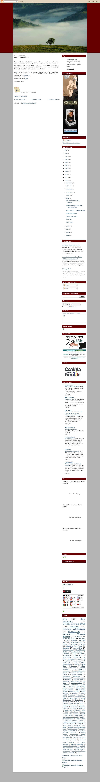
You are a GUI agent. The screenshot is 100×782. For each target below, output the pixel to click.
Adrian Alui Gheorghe (71, 720)
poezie (83, 644)
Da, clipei (68, 219)
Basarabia (66, 648)
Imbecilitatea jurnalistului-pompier (70, 245)
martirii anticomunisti (79, 678)
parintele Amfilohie (72, 729)
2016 (66, 153)
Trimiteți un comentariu (20, 96)
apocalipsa (74, 693)
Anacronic (68, 450)
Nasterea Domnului (74, 691)
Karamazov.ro (69, 385)
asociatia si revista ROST (74, 623)
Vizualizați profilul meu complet (71, 143)
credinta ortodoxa (76, 683)
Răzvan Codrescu (70, 428)
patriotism (80, 695)
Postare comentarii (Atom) (29, 103)
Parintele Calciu (77, 669)
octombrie (69, 189)
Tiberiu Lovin (81, 708)
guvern (65, 644)
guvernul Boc (77, 648)
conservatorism (67, 678)
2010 (66, 171)
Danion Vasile (74, 707)
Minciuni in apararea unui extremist (75, 210)
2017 (66, 150)
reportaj (76, 657)
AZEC (66, 712)
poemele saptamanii (68, 696)
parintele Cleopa (79, 747)
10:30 (26, 78)
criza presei (76, 713)
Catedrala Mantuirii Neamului (70, 722)
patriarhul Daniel (78, 679)
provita (83, 718)
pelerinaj (78, 718)
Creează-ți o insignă (75, 313)
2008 (66, 177)
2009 (66, 174)
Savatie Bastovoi (74, 734)
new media (71, 752)
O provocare (69, 222)
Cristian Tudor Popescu (68, 724)
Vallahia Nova (69, 462)
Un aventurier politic (71, 216)
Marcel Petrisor (67, 657)
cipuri (71, 703)
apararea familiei (77, 674)
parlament (68, 679)
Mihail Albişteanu (70, 437)
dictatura (83, 713)
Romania (65, 703)
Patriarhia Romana (74, 712)
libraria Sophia (68, 710)
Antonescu (74, 666)
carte (71, 713)
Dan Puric (82, 638)
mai (67, 229)
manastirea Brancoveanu (77, 744)
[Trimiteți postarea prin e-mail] (28, 78)
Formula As (27, 75)
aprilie (68, 232)
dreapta (74, 640)
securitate (77, 710)
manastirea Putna (79, 715)
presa (65, 618)
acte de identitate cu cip (78, 725)
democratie (66, 684)
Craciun (65, 674)
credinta (67, 661)
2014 (66, 159)
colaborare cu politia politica (77, 735)
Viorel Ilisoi (66, 671)
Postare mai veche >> (54, 99)
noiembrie (69, 186)
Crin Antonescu (77, 661)
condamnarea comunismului (71, 676)
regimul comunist (79, 749)
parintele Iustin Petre (68, 749)
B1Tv (81, 720)
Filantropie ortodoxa (21, 57)
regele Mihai (74, 698)
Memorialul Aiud (68, 701)
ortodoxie (75, 626)
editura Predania (79, 703)
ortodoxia (74, 644)
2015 (66, 156)
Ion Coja (79, 724)
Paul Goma (82, 712)
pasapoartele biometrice (69, 705)
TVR (74, 654)
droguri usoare (66, 751)
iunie (67, 226)
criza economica (68, 650)
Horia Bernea (79, 700)
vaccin (83, 710)
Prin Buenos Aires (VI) (70, 399)
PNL (79, 659)
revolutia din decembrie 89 (70, 730)
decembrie (69, 183)
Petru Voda (79, 701)
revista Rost (71, 659)
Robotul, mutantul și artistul (72, 451)
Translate (75, 307)
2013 (66, 162)
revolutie (80, 705)
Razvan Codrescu (68, 638)
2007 (66, 180)
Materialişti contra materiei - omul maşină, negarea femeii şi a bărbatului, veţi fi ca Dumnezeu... (73, 413)
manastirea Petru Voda (74, 646)
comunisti (74, 741)
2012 (66, 165)
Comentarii (68, 288)
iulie (67, 198)
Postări (67, 285)
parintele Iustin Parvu (75, 642)
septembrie (69, 192)
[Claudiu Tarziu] (80, 322)
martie (68, 235)
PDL (67, 640)
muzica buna (78, 655)
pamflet (81, 717)
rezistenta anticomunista (74, 628)
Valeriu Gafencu (76, 652)
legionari (71, 686)
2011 (66, 168)
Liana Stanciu (72, 708)
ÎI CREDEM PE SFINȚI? (71, 429)
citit (17, 72)
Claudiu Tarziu (66, 313)
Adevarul (65, 707)
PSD (84, 659)
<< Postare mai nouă (19, 99)
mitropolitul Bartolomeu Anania (70, 717)
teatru (75, 662)
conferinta (66, 654)
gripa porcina (68, 715)
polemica (81, 729)
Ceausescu (81, 722)
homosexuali (75, 684)
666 (72, 688)
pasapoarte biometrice (76, 672)
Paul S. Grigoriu (69, 398)
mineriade (70, 727)
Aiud (80, 737)
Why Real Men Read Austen (72, 386)
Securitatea (73, 667)
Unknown (68, 140)
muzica (77, 752)
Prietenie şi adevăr (66, 269)
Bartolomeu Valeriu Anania (71, 681)
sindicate (75, 737)
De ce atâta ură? (69, 438)
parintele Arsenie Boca (68, 718)
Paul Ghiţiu (68, 410)
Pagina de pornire (36, 99)
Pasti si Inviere (74, 732)
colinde (64, 727)
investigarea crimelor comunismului (74, 741)
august (68, 195)
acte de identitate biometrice (74, 738)
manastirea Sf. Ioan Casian (70, 746)
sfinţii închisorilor (67, 737)
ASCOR (78, 688)
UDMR (77, 664)
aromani (66, 713)
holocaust (72, 695)
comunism (78, 636)
